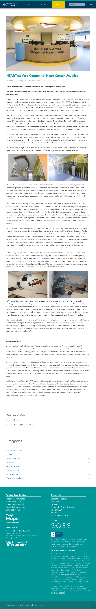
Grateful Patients (13, 467)
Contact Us (55, 502)
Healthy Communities (15, 499)
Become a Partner (58, 499)
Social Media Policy (59, 516)
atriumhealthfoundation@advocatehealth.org (22, 535)
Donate (54, 505)
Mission (54, 513)
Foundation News (14, 459)
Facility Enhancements (15, 507)
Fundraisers (11, 463)
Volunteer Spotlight (14, 478)
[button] (91, 4)
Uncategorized (12, 475)
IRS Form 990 (56, 510)
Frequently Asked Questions (63, 507)
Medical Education (14, 502)
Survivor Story (12, 471)
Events (9, 455)
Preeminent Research (15, 505)
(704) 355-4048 (16, 538)
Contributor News (14, 451)
